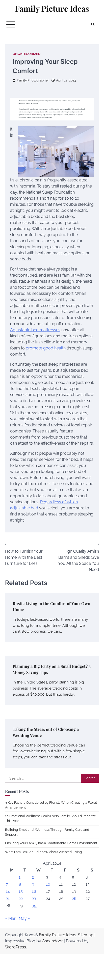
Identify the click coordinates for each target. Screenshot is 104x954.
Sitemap (85, 934)
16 (34, 891)
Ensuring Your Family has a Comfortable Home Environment (51, 843)
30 (34, 905)
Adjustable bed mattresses (35, 329)
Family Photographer (33, 80)
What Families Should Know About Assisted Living (43, 852)
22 (21, 898)
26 (74, 898)
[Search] (92, 24)
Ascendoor (52, 941)
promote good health (46, 348)
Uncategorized (26, 54)
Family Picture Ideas (52, 8)
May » (24, 918)
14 (8, 891)
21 (8, 898)
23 (34, 898)
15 (21, 891)
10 (48, 884)
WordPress (15, 947)
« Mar (10, 918)
